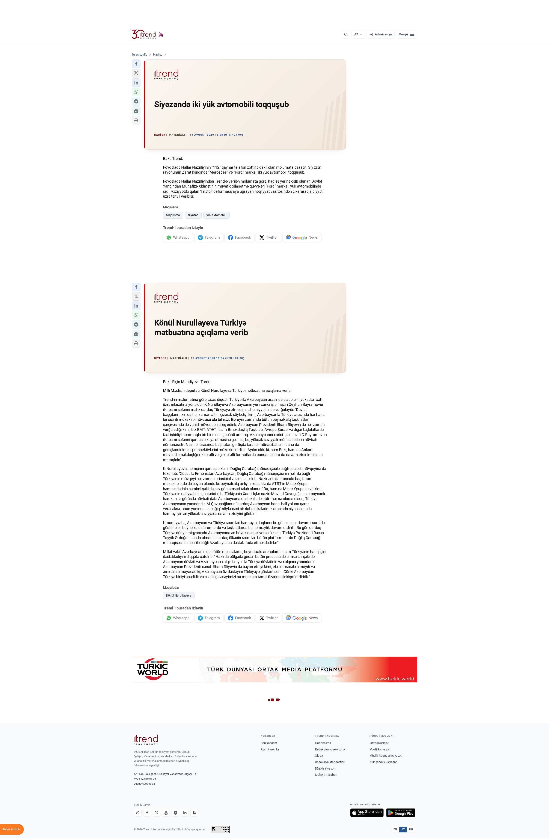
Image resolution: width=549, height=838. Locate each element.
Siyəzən (193, 215)
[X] (156, 813)
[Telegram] (175, 813)
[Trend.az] (148, 34)
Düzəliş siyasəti (325, 768)
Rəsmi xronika (270, 749)
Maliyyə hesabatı (326, 774)
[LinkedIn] (185, 813)
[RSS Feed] (194, 813)
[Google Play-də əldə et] (400, 812)
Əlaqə (319, 755)
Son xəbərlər (269, 743)
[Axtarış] (346, 34)
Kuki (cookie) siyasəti (383, 762)
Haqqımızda (323, 743)
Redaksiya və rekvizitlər (330, 749)
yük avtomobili (216, 215)
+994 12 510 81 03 (145, 778)
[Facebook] (147, 813)
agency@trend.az (144, 783)
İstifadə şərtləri (379, 743)
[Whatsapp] (138, 813)
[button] (136, 64)
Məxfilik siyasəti (380, 749)
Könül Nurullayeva (178, 595)
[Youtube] (166, 813)
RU (411, 829)
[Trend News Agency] (146, 740)
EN (395, 829)
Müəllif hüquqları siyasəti (386, 755)
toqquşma (173, 215)
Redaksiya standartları (330, 762)
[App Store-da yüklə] (367, 812)
